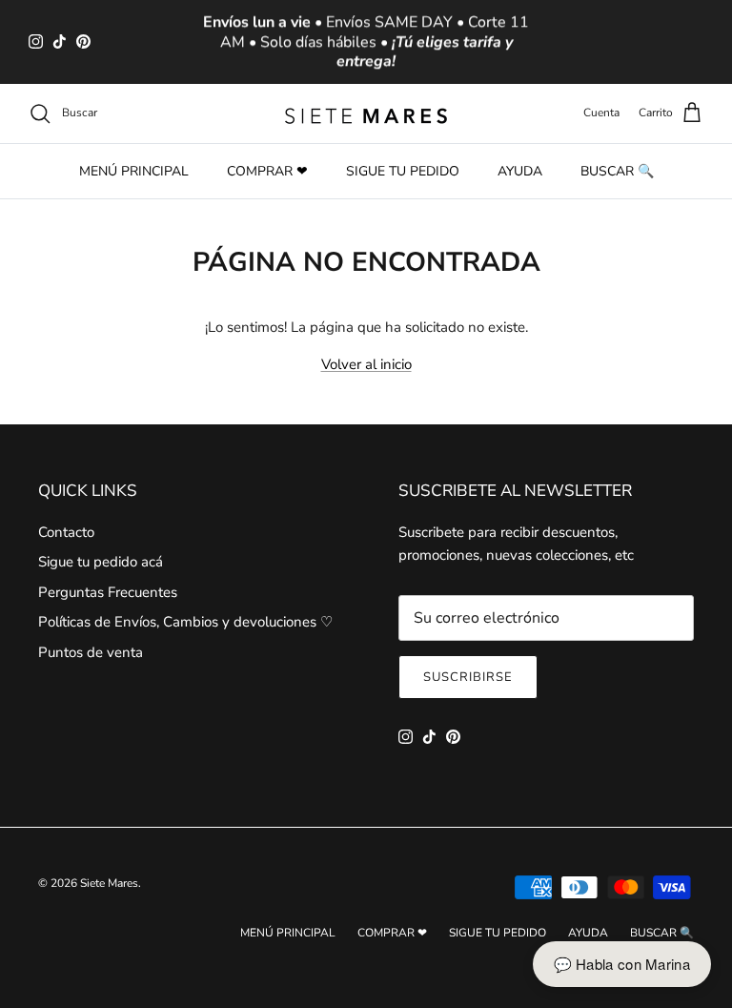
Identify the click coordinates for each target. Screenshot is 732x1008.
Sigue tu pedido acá (100, 561)
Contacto (66, 532)
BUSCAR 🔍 (617, 171)
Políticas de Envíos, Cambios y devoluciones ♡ (185, 621)
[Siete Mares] (366, 113)
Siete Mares (109, 883)
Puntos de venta (90, 652)
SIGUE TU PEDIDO (402, 171)
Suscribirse (468, 677)
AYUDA (520, 171)
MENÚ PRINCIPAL (134, 171)
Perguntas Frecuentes (107, 592)
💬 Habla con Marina (622, 964)
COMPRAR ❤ (267, 171)
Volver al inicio (366, 364)
